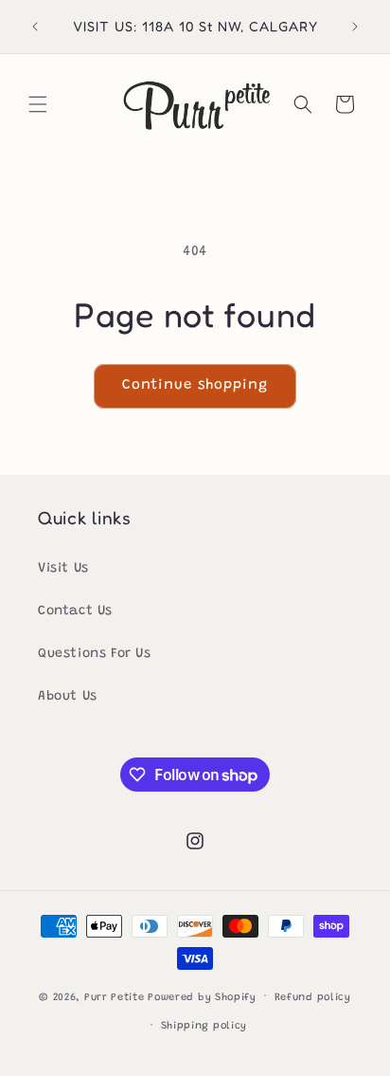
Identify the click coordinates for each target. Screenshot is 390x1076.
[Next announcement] (355, 26)
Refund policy (313, 998)
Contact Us (75, 611)
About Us (68, 696)
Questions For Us (94, 654)
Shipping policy (204, 1026)
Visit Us (63, 568)
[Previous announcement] (35, 26)
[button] (38, 104)
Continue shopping (195, 385)
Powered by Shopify (202, 997)
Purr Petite (114, 997)
